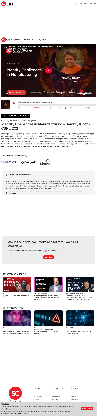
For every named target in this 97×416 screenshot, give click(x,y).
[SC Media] (7, 4)
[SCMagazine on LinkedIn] (20, 401)
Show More (11, 193)
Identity (12, 121)
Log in (85, 4)
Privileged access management (25, 121)
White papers (74, 399)
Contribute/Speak (55, 396)
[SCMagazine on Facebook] (10, 401)
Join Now (48, 257)
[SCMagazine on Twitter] (15, 401)
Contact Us (36, 399)
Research (73, 396)
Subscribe (53, 393)
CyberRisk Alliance (38, 396)
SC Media (36, 393)
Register (93, 4)
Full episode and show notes (16, 116)
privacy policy (5, 413)
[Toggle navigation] (76, 3)
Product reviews (75, 393)
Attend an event (55, 399)
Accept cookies (87, 408)
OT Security (5, 121)
